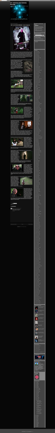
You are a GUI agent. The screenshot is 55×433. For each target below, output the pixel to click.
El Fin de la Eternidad (37, 349)
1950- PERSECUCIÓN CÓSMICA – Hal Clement (41, 332)
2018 (36, 417)
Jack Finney (36, 165)
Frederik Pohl (36, 123)
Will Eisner (36, 295)
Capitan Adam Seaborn (38, 78)
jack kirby (36, 166)
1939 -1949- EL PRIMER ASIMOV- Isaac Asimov (41, 329)
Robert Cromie (37, 263)
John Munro (36, 185)
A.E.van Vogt (36, 51)
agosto (37, 392)
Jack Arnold (36, 164)
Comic (36, 88)
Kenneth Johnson (37, 202)
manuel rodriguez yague (38, 27)
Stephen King (36, 279)
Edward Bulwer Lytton (37, 108)
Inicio (22, 224)
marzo (37, 397)
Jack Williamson (37, 170)
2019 (36, 416)
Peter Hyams (36, 244)
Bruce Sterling (36, 76)
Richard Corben (37, 254)
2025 (36, 383)
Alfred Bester (36, 60)
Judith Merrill (36, 196)
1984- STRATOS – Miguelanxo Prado (38, 407)
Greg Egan (36, 140)
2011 (36, 424)
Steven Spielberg (37, 280)
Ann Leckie (36, 65)
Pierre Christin (36, 249)
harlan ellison (36, 145)
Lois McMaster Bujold (37, 211)
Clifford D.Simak (37, 87)
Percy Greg (36, 242)
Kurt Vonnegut (36, 207)
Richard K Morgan (37, 258)
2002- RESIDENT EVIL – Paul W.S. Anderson (41, 318)
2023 (36, 385)
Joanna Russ (36, 176)
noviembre (38, 389)
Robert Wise (36, 268)
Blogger (32, 431)
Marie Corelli (36, 217)
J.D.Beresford (36, 161)
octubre (37, 390)
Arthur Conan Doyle (37, 72)
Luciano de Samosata (37, 213)
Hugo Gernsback (37, 155)
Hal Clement (36, 144)
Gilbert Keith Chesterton (38, 138)
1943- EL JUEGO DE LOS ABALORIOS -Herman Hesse (40, 337)
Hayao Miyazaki (37, 149)
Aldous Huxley (36, 56)
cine (13, 204)
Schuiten (36, 273)
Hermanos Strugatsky (37, 150)
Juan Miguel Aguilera (37, 195)
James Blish (36, 171)
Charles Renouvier (37, 81)
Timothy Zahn (36, 285)
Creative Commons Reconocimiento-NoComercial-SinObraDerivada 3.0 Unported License (38, 29)
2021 (36, 387)
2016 (36, 419)
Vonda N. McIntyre (37, 290)
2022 (36, 386)
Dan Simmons (36, 92)
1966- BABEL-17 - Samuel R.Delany (38, 411)
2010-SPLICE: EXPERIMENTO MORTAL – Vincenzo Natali (41, 340)
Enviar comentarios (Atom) (23, 226)
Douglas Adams (37, 98)
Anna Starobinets (37, 66)
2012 (36, 423)
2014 (36, 421)
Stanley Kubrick (37, 275)
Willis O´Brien (36, 299)
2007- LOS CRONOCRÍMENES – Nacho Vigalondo (39, 410)
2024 (36, 384)
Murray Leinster (37, 227)
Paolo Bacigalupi (37, 239)
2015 (36, 420)
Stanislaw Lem (36, 274)
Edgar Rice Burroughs (37, 103)
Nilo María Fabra (37, 233)
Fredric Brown (36, 124)
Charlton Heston (37, 82)
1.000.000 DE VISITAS (41, 321)
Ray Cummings (37, 253)
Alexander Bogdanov (37, 57)
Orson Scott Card (37, 238)
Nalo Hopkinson (37, 228)
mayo (37, 395)
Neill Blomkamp (37, 232)
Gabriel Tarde (36, 128)
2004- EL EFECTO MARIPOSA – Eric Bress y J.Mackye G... (39, 401)
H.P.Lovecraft (36, 143)
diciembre (38, 388)
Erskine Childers (37, 114)
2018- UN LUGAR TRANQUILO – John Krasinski (39, 403)
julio (37, 393)
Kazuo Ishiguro (37, 201)
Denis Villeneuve (37, 97)
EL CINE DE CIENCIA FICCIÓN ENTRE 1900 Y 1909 (41, 315)
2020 (36, 415)
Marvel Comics (37, 218)
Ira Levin (36, 159)
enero (37, 399)
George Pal (36, 134)
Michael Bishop (37, 223)
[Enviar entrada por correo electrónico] (12, 203)
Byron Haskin (36, 77)
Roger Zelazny (37, 269)
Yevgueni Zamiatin (37, 301)
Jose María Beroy (37, 191)
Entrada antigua (30, 224)
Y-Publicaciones (37, 300)
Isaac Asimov (36, 160)
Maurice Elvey (36, 221)
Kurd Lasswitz (36, 206)
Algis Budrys (36, 61)
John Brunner (36, 180)
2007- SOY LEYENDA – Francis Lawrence (39, 413)
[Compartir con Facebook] (15, 203)
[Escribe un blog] (14, 203)
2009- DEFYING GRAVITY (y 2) (40, 325)
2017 (36, 418)
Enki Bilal (36, 113)
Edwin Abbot (36, 112)
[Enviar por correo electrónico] (13, 203)
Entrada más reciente (13, 224)
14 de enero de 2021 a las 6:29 (17, 208)
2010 (36, 425)
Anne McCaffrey (37, 67)
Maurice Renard (37, 222)
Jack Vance (36, 169)
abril (37, 396)
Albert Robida (36, 55)
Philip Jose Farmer (37, 247)
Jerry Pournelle (37, 175)
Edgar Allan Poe (37, 102)
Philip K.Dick (36, 248)
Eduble (13, 208)
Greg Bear (36, 139)
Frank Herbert (36, 118)
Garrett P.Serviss (37, 129)
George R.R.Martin (37, 135)
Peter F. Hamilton (37, 243)
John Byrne (36, 181)
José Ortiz (36, 192)
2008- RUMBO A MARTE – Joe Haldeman (41, 310)
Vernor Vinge (36, 289)
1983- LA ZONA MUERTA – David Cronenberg (41, 307)
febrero (37, 398)
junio (37, 394)
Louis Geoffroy (37, 212)
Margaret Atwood (37, 216)
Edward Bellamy (37, 107)
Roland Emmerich (37, 270)
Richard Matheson (37, 259)
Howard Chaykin (37, 154)
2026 (36, 382)
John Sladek (36, 186)
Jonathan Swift (37, 190)
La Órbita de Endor (37, 348)
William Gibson (37, 296)
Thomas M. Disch (37, 284)
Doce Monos (19, 62)
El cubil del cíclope (37, 350)
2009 (36, 426)
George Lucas (36, 133)
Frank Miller (36, 119)
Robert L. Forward (37, 264)
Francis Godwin (37, 117)
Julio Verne (36, 197)
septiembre (38, 391)
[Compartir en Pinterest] (16, 203)
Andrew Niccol (36, 62)
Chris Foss (36, 83)
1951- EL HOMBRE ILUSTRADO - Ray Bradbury (38, 406)
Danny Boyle (36, 93)
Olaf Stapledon (37, 237)
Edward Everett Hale (37, 109)
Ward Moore (36, 294)
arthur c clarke (36, 71)
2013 (36, 422)
